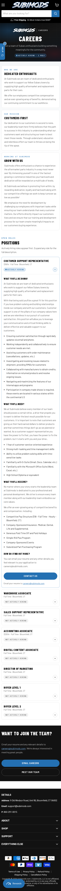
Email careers (30, 763)
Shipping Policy (21, 875)
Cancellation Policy (39, 875)
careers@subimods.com (33, 583)
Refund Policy (43, 872)
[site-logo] (30, 5)
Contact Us (30, 576)
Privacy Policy (28, 872)
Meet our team (30, 772)
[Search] (56, 13)
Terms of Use (14, 872)
